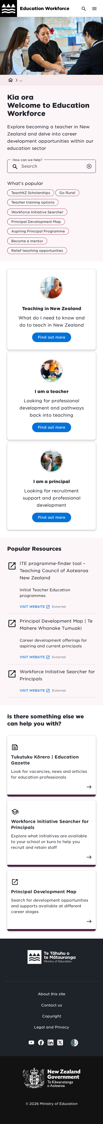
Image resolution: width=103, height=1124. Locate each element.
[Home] (8, 8)
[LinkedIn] (50, 1042)
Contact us (51, 1005)
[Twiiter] (60, 1042)
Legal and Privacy (51, 1027)
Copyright (51, 1016)
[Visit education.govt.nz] (51, 958)
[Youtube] (31, 1042)
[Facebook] (41, 1042)
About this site (51, 994)
